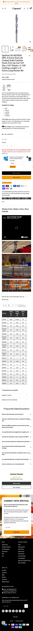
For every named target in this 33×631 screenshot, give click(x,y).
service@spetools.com (11, 589)
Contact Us (4, 572)
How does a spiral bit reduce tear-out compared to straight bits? (16, 420)
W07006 (4, 342)
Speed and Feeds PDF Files (24, 560)
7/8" (11, 361)
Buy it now (16, 177)
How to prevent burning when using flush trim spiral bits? (15, 441)
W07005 (4, 334)
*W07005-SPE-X (4, 338)
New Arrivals (4, 551)
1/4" (11, 326)
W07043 (4, 380)
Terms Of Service (22, 556)
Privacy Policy (21, 554)
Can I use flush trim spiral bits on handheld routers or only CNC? (16, 453)
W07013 (4, 350)
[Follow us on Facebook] (3, 611)
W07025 (4, 374)
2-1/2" (17, 322)
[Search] (5, 8)
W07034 (4, 377)
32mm (11, 319)
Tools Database (21, 558)
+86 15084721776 (12, 591)
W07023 (4, 367)
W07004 (4, 326)
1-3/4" (17, 374)
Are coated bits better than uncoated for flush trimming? (15, 459)
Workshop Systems (6, 547)
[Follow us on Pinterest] (13, 611)
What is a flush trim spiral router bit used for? (12, 414)
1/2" (23, 319)
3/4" (11, 322)
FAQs (19, 544)
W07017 (4, 364)
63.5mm (17, 319)
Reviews (4, 577)
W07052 (4, 383)
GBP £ (16, 617)
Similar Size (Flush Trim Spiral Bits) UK (13, 296)
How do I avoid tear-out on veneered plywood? (13, 464)
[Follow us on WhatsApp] (23, 611)
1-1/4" (17, 367)
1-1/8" (17, 326)
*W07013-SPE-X (4, 354)
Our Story (4, 570)
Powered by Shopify (19, 621)
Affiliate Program (5, 581)
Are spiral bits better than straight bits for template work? (15, 432)
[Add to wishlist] (29, 55)
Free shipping (12, 198)
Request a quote (6, 395)
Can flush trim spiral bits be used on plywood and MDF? (15, 437)
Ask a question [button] (16, 487)
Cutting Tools (5, 544)
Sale (3, 554)
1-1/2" (17, 350)
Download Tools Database (9, 400)
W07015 (4, 358)
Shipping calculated (6, 79)
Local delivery (5, 198)
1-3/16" (17, 361)
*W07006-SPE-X (4, 346)
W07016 (4, 361)
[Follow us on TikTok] (20, 611)
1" (17, 358)
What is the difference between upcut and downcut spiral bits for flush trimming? (15, 426)
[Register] (26, 606)
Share (3, 201)
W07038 (4, 322)
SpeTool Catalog (21, 563)
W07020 (4, 319)
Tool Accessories (5, 549)
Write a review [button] (16, 483)
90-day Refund (19, 198)
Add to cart (13, 166)
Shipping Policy (21, 547)
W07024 (4, 371)
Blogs (3, 575)
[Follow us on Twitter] (6, 611)
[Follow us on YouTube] (16, 611)
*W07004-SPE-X (4, 330)
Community (4, 579)
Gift (2, 556)
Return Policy (21, 549)
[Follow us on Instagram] (10, 611)
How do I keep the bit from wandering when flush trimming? (13, 447)
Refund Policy (21, 551)
